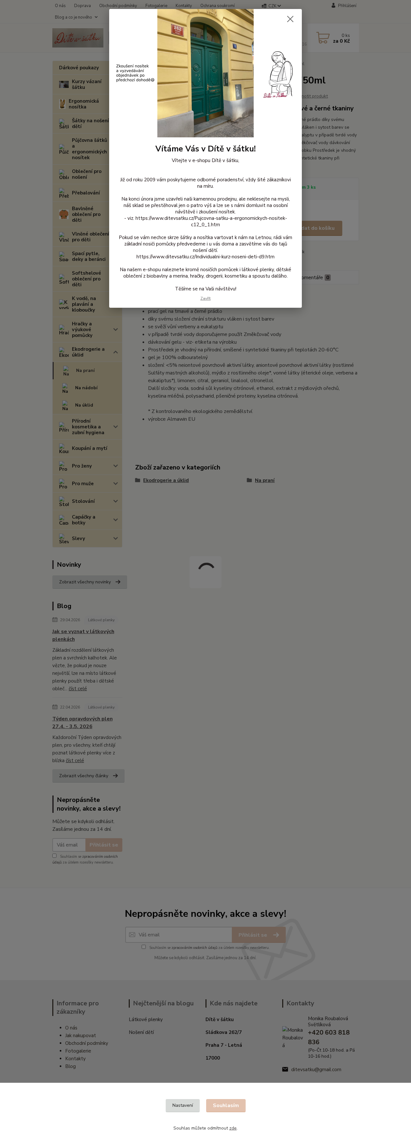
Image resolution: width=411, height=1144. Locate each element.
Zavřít (205, 298)
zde (233, 1128)
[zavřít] (290, 18)
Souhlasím (226, 1105)
